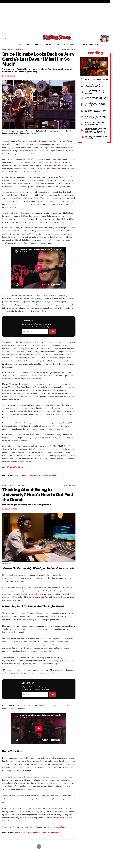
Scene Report (69, 44)
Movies (49, 44)
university (55, 832)
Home (4, 50)
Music (27, 44)
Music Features (18, 50)
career (5, 616)
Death (42, 475)
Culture (38, 44)
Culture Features (21, 485)
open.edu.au (60, 827)
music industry (39, 832)
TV (58, 44)
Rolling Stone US (15, 467)
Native (48, 832)
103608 (17, 832)
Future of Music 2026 (89, 44)
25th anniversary (20, 475)
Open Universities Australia (40, 597)
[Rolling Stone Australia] (56, 39)
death (40, 186)
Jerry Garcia (34, 141)
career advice (26, 832)
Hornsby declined (52, 165)
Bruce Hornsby (34, 475)
